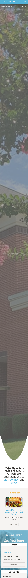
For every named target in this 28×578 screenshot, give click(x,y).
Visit (6, 479)
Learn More (14, 564)
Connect (14, 479)
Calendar (13, 524)
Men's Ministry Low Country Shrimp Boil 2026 (14, 512)
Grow (14, 482)
